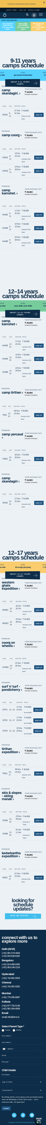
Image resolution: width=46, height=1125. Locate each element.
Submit (6, 1108)
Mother (19, 1030)
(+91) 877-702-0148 (11, 1005)
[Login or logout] (34, 15)
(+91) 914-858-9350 (11, 964)
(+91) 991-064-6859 (11, 1008)
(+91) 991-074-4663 (11, 953)
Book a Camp (34, 10)
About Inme (11, 10)
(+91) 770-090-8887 (11, 997)
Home (4, 20)
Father (7, 1030)
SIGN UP (39, 115)
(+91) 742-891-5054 (11, 978)
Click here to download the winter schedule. (22, 4)
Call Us (22, 10)
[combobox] (4, 1049)
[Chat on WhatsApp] (39, 1120)
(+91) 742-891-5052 (11, 986)
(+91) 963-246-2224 (11, 967)
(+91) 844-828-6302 (11, 956)
